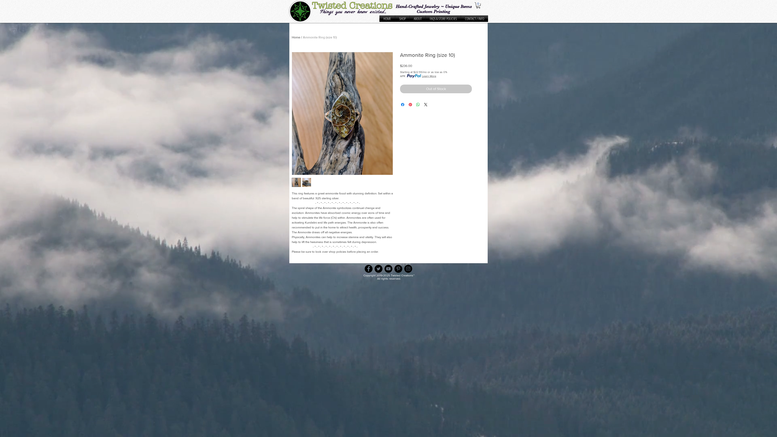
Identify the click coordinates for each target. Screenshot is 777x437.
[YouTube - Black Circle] (388, 269)
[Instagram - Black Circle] (408, 269)
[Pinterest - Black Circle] (398, 269)
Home (296, 37)
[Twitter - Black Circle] (378, 269)
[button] (478, 5)
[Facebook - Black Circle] (369, 269)
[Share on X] (425, 104)
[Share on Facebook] (402, 104)
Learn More (429, 76)
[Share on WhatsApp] (418, 104)
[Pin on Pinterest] (410, 104)
